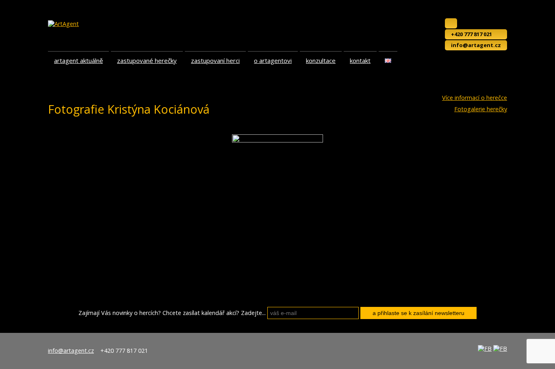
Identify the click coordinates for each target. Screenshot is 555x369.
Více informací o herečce (474, 97)
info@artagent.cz (476, 45)
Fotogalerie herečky (480, 109)
